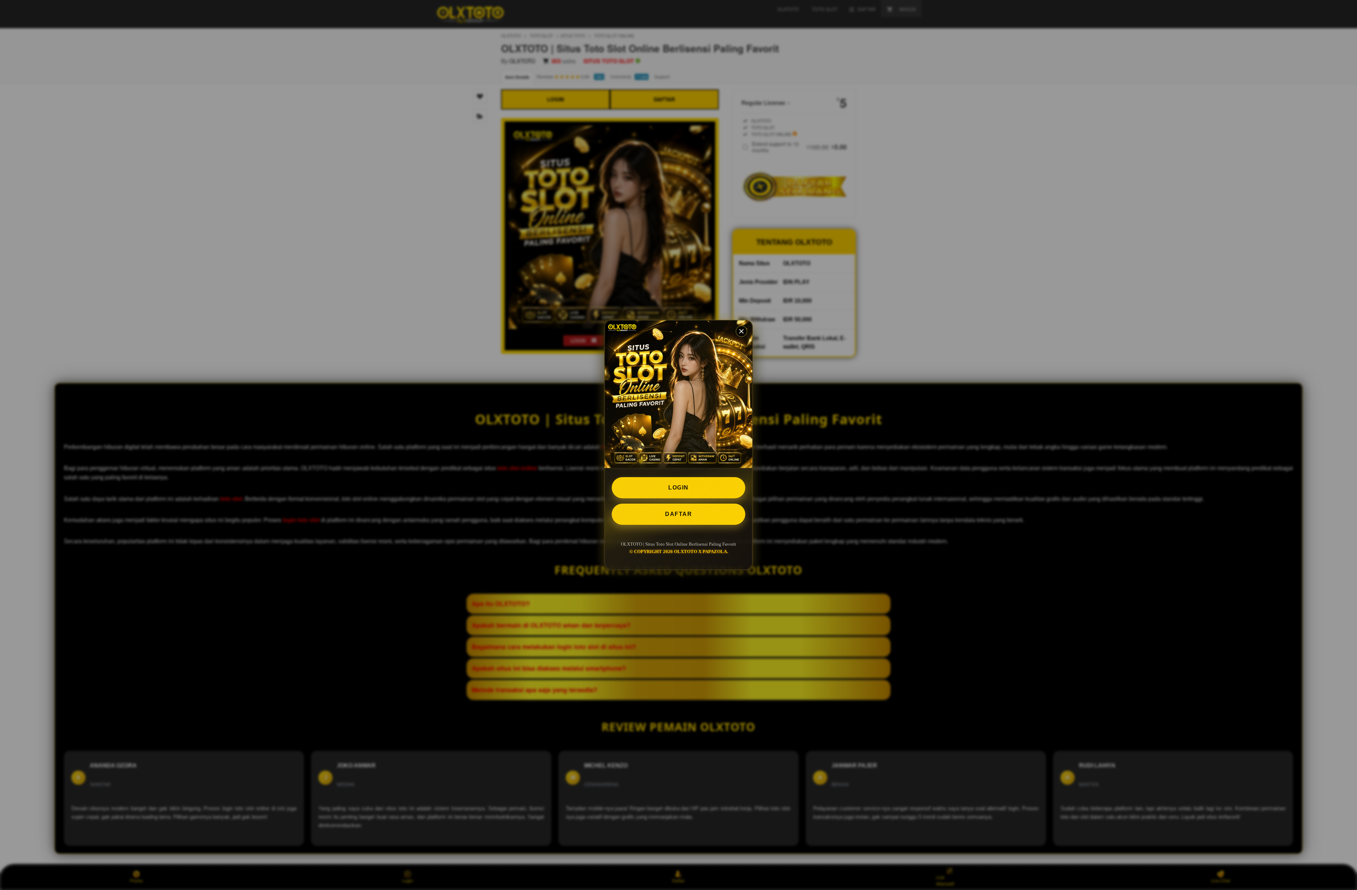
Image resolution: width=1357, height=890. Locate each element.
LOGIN (678, 488)
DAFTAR (678, 514)
